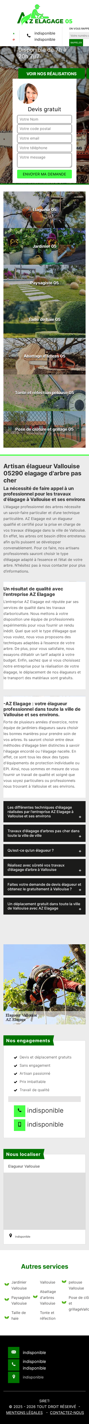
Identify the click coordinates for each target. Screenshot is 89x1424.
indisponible (44, 33)
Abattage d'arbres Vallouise (48, 1297)
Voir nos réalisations (51, 73)
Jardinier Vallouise (19, 1285)
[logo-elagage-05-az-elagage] (44, 14)
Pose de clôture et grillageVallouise (76, 1303)
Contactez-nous (67, 1412)
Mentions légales (24, 1412)
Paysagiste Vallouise (19, 1300)
